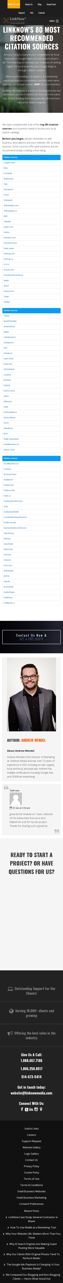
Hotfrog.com (9, 254)
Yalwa (6, 396)
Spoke (6, 280)
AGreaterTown (10, 474)
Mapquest (8, 200)
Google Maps (9, 163)
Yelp (5, 184)
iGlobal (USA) (9, 490)
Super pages (9, 248)
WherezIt (8, 401)
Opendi (7, 581)
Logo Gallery (31, 1153)
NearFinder (8, 544)
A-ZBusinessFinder (11, 512)
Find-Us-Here (9, 391)
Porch (6, 423)
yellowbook (8, 571)
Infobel (7, 302)
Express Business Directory (15, 528)
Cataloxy (7, 469)
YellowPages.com (11, 205)
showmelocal (9, 326)
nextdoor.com (10, 238)
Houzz (6, 195)
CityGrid (7, 560)
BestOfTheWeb (10, 321)
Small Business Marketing (31, 1197)
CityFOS (7, 385)
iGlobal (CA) (9, 485)
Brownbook (8, 587)
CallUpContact (10, 337)
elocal (6, 286)
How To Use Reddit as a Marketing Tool (33, 1227)
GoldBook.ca (9, 603)
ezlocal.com (9, 291)
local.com (8, 565)
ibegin (6, 332)
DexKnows (8, 598)
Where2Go (8, 549)
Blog (39, 4)
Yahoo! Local (9, 450)
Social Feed (51, 4)
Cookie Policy (31, 1172)
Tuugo (6, 297)
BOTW (6, 576)
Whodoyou (8, 428)
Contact (41, 12)
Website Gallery (32, 1147)
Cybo (6, 506)
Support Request (31, 1141)
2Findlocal (8, 353)
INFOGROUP (9, 369)
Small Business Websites (31, 1191)
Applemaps (8, 179)
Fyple (6, 407)
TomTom (7, 555)
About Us (29, 4)
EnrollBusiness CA (11, 464)
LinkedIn (7, 222)
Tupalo (6, 316)
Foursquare (8, 189)
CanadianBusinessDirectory (15, 517)
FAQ (31, 12)
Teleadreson (9, 533)
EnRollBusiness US (11, 444)
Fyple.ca (7, 496)
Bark (6, 434)
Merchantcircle (10, 243)
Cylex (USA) (8, 359)
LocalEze (7, 375)
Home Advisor (10, 418)
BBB (5, 216)
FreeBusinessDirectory (13, 501)
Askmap (7, 539)
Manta (6, 232)
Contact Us (31, 1160)
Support (21, 12)
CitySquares (9, 343)
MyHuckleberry (10, 412)
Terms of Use (31, 1178)
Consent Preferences (31, 1204)
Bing (5, 168)
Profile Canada (10, 523)
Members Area (13, 4)
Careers (31, 1135)
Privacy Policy (31, 1166)
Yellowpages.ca (10, 211)
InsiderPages (9, 592)
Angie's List (8, 227)
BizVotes (7, 380)
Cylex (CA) (8, 364)
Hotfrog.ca (8, 259)
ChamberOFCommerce (13, 275)
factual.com (9, 270)
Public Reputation (11, 439)
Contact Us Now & (31, 637)
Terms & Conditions (31, 1185)
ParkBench (8, 480)
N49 (5, 348)
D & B (6, 264)
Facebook (8, 173)
